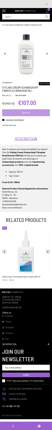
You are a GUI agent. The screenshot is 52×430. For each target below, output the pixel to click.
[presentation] (4, 252)
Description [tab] (26, 138)
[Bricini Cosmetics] (26, 11)
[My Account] (13, 426)
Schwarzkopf (7, 83)
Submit (26, 374)
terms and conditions (20, 380)
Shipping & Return (9, 125)
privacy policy (38, 380)
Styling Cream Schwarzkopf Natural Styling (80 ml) (21, 277)
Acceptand (25, 380)
